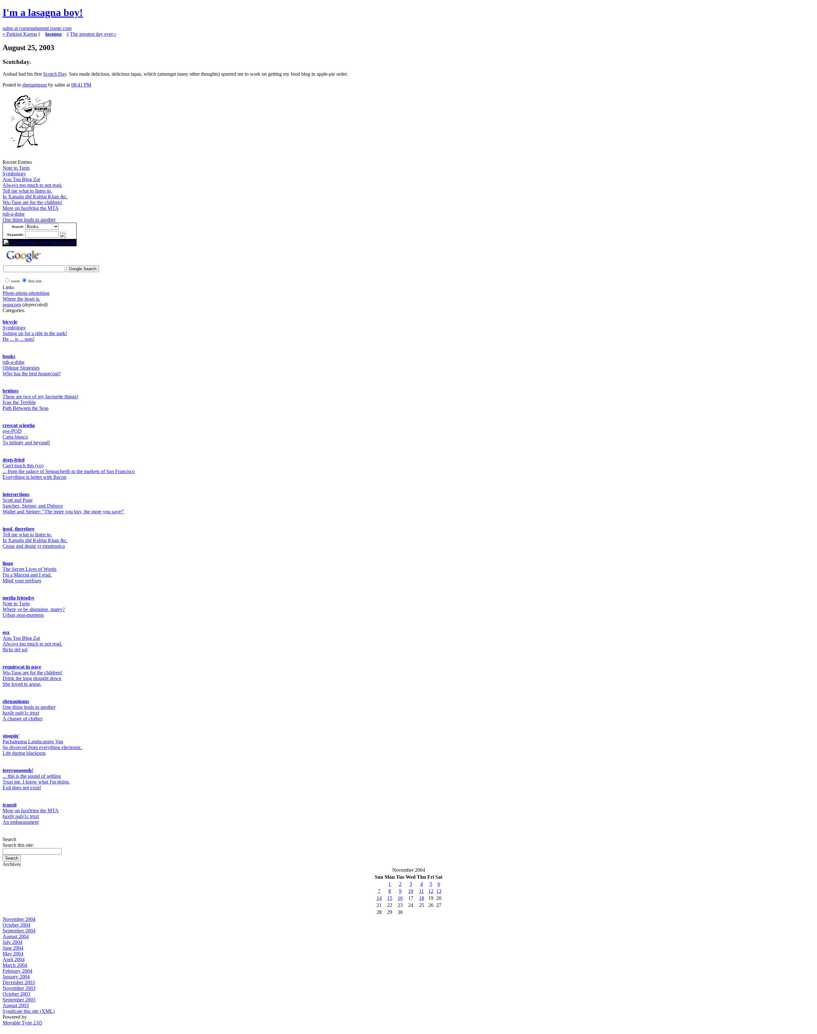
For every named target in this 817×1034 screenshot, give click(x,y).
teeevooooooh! (18, 770)
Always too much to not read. (32, 185)
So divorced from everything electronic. (42, 747)
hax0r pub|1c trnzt (21, 713)
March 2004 (15, 965)
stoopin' (11, 736)
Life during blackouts (24, 753)
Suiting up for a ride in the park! (35, 333)
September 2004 (19, 930)
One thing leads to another (29, 219)
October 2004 (16, 925)
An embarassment (21, 822)
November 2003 (19, 988)
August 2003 (16, 1005)
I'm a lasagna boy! (43, 12)
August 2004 (16, 936)
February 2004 (17, 971)
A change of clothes (22, 718)
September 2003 (19, 999)
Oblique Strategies (21, 368)
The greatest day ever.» (93, 34)
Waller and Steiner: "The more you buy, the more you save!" (63, 511)
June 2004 (13, 948)
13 (438, 891)
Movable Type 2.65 (22, 1022)
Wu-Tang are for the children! (32, 202)
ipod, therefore (18, 529)
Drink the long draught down (32, 678)
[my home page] (28, 157)
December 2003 (19, 982)
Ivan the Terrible (19, 402)
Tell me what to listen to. (27, 191)
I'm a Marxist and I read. (27, 575)
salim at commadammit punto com (37, 28)
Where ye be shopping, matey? (34, 609)
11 (421, 891)
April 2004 (14, 959)
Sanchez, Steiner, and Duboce (33, 506)
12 (430, 891)
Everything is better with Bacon (34, 477)
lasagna (53, 34)
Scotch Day (54, 74)
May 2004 (13, 953)
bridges (11, 391)
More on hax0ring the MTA (31, 208)
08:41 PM (81, 85)
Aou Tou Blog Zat (21, 179)
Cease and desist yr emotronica (34, 546)
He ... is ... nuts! (18, 339)
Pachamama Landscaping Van (33, 741)
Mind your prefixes (22, 580)
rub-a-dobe (14, 214)
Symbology (14, 173)
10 (410, 891)
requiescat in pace (22, 667)
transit (10, 805)
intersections (16, 494)
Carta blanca (15, 437)
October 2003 (16, 994)
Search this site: (18, 845)
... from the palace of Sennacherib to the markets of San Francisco (69, 471)
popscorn (12, 304)
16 (400, 898)
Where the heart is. (21, 299)
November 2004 (19, 919)
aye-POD (12, 431)
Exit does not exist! (22, 787)
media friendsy (18, 598)
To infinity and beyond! (26, 442)
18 (421, 898)
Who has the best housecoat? (32, 373)
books (9, 356)
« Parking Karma (20, 34)
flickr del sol (15, 649)
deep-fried (14, 460)
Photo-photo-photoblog (26, 293)
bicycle (10, 322)
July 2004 (12, 942)
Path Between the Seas (26, 408)
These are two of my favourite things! (40, 396)
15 (389, 898)
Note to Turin (16, 168)
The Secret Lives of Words (29, 569)
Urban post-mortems (23, 615)
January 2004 (16, 976)
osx (6, 632)
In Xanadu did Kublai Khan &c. (35, 196)
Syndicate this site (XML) (29, 1011)
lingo (8, 563)
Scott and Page (18, 500)
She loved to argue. (22, 684)
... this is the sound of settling (32, 776)
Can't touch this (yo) (23, 465)
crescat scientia (19, 425)
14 (379, 898)
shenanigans (34, 85)
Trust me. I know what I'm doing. (36, 782)
